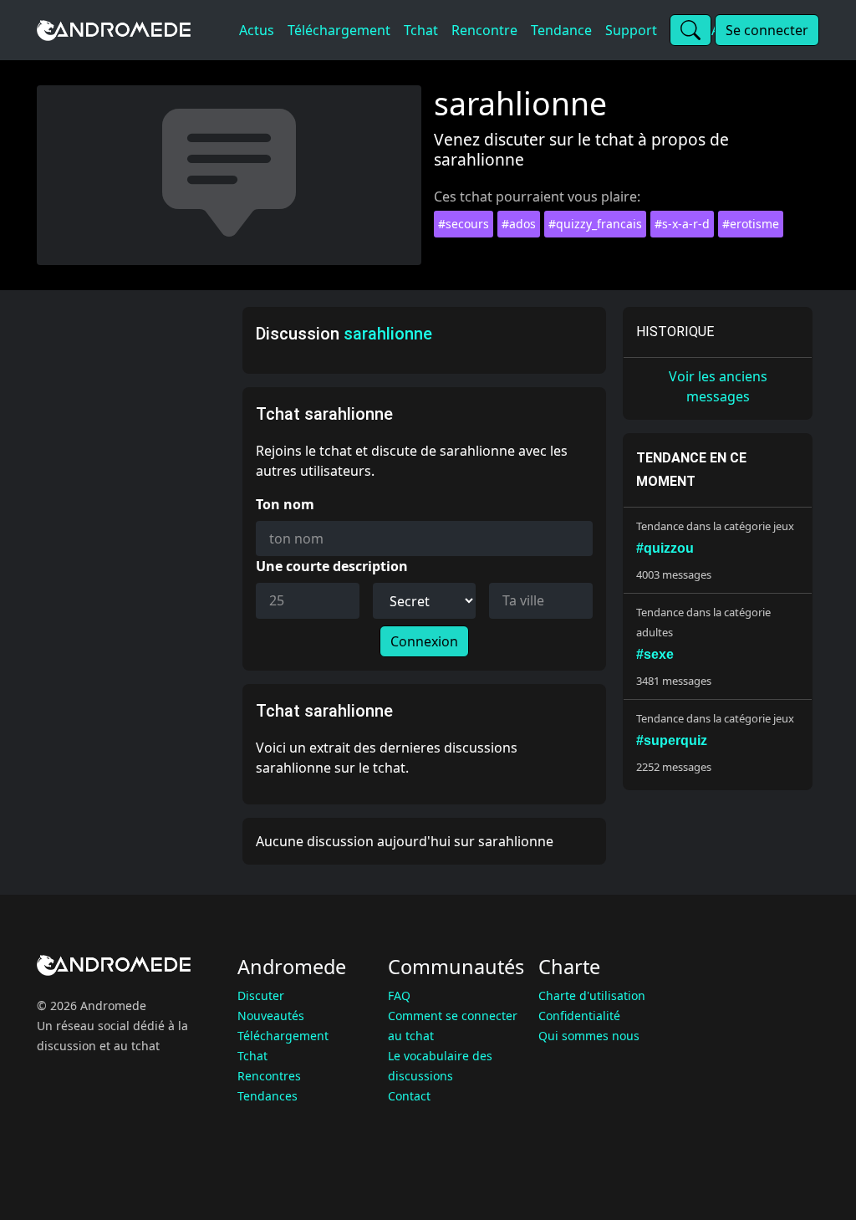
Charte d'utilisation (591, 995)
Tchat (252, 1056)
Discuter (260, 995)
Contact (409, 1096)
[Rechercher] (690, 30)
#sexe (655, 654)
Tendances (267, 1096)
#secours (463, 224)
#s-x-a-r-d (682, 224)
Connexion (424, 641)
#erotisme (750, 224)
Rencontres (269, 1076)
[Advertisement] (134, 558)
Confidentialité (579, 1015)
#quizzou (665, 548)
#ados (519, 224)
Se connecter (767, 30)
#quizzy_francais (595, 224)
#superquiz (671, 740)
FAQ (399, 995)
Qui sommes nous (588, 1036)
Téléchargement (283, 1036)
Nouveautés (270, 1015)
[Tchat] (134, 30)
